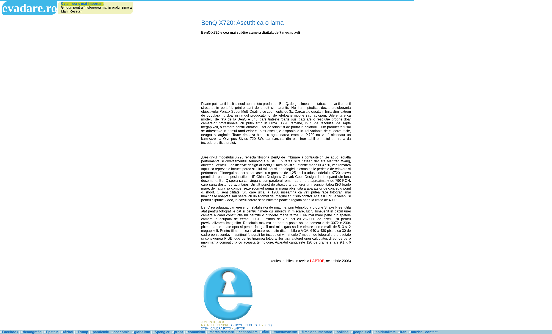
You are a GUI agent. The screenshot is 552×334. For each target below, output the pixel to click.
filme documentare (317, 332)
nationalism (247, 332)
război (68, 332)
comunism (196, 332)
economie (121, 332)
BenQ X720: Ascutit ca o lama (242, 22)
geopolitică (362, 332)
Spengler (162, 332)
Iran (403, 332)
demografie (32, 332)
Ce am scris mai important (82, 3)
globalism (142, 332)
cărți (265, 332)
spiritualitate (386, 332)
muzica (417, 332)
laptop (239, 328)
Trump (83, 332)
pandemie (101, 332)
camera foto (220, 328)
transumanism (285, 332)
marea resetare (222, 332)
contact (431, 332)
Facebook (10, 332)
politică (342, 332)
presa (178, 332)
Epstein (52, 332)
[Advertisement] (276, 68)
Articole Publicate (246, 325)
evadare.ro (29, 8)
